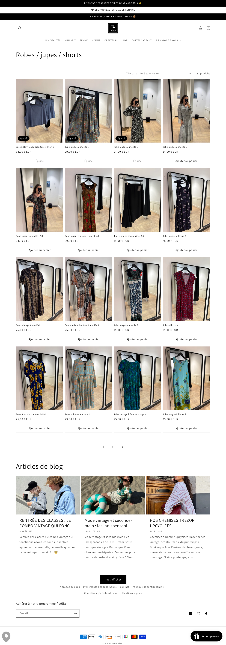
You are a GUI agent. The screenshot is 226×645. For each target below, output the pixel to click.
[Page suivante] (122, 447)
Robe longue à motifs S (126, 325)
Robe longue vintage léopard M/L (82, 236)
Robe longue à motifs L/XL (29, 236)
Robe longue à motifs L (175, 147)
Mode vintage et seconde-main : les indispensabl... (108, 522)
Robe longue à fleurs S (174, 236)
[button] (20, 28)
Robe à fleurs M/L (172, 325)
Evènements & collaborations (100, 586)
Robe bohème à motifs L (77, 414)
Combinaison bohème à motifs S (82, 325)
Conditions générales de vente (101, 593)
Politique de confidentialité (148, 586)
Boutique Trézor (116, 643)
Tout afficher (113, 579)
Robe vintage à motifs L (28, 325)
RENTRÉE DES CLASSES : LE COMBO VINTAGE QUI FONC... (46, 522)
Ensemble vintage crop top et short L (35, 147)
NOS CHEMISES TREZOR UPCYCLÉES (172, 522)
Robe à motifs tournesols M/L (31, 414)
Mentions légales (132, 593)
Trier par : (131, 73)
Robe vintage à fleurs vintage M (130, 414)
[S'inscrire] (75, 613)
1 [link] (103, 447)
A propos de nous (70, 586)
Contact (124, 586)
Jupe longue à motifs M (77, 147)
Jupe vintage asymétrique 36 (129, 236)
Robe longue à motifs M (126, 147)
